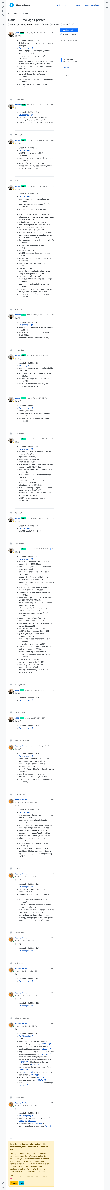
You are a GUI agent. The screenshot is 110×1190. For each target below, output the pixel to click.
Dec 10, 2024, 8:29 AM (29, 1105)
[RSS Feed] (72, 24)
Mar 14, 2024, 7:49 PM (40, 315)
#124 (52, 993)
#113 (53, 398)
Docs (92, 5)
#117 (53, 690)
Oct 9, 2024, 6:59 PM (29, 940)
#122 (52, 938)
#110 (53, 186)
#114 (53, 439)
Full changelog (25, 48)
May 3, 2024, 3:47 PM (40, 518)
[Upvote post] (49, 92)
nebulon (18, 104)
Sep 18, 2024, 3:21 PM (29, 802)
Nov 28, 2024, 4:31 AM (29, 1026)
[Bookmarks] (3, 19)
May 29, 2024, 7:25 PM (39, 690)
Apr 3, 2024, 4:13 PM (40, 398)
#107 (52, 33)
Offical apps (62, 5)
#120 (52, 799)
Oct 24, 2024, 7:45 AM (29, 995)
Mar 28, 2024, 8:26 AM (41, 355)
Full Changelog (25, 1036)
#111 (53, 315)
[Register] (107, 7)
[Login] (107, 2)
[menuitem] (107, 2)
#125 (52, 1023)
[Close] (51, 1144)
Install (98, 5)
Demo (86, 5)
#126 (52, 1103)
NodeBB (29, 24)
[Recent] (3, 7)
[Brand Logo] (11, 5)
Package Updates (21, 746)
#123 (52, 968)
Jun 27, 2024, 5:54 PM (38, 718)
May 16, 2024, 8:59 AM (40, 549)
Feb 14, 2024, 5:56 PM (40, 104)
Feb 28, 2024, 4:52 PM (40, 140)
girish (17, 33)
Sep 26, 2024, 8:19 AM (29, 876)
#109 (52, 140)
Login (22, 1183)
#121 (53, 874)
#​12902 (27, 1072)
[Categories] (3, 2)
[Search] (3, 24)
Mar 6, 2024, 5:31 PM (40, 186)
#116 (53, 549)
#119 (53, 746)
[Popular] (3, 15)
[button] (3, 1183)
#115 (53, 518)
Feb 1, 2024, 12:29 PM (38, 33)
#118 (53, 718)
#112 (53, 355)
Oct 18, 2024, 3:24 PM (29, 971)
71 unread (66, 67)
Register (14, 1183)
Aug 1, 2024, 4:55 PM (41, 746)
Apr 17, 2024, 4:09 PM (40, 439)
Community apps (75, 5)
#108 (52, 104)
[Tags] (3, 11)
